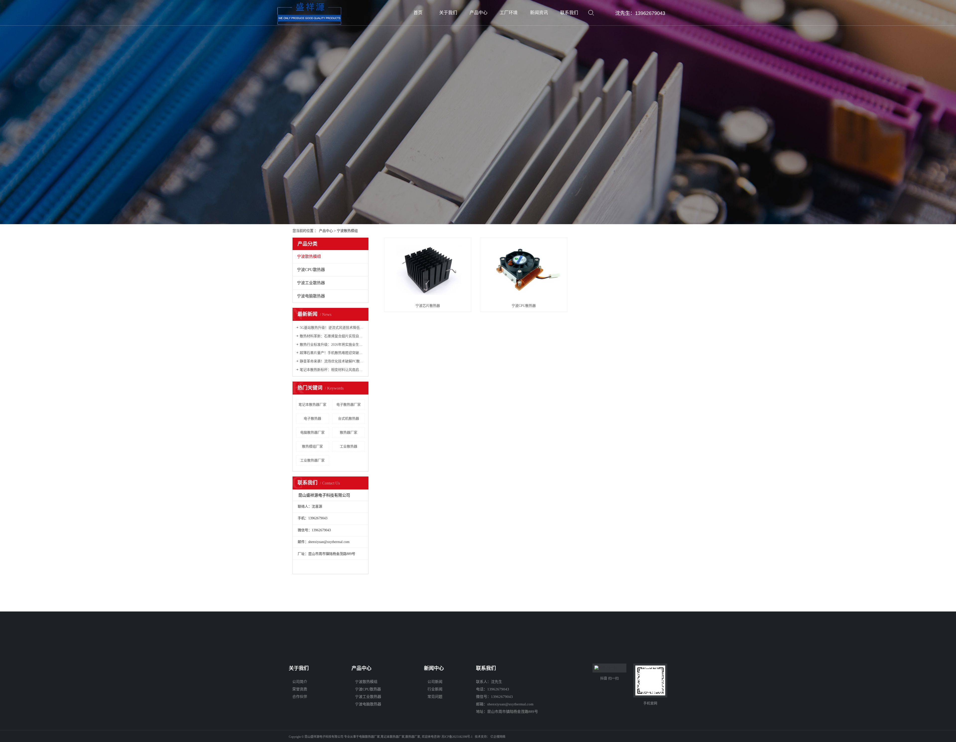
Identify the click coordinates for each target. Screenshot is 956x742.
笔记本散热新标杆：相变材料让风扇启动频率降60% (332, 370)
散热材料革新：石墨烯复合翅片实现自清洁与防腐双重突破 (332, 336)
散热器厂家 (348, 432)
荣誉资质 (299, 689)
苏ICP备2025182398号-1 (457, 737)
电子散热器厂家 (348, 404)
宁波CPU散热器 (311, 270)
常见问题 (434, 697)
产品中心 (478, 12)
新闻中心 (434, 668)
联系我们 (569, 12)
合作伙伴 (299, 697)
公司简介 (299, 682)
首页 (418, 12)
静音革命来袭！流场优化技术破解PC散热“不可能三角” (332, 361)
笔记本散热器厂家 (312, 404)
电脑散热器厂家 (312, 432)
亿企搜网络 (497, 737)
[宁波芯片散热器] (428, 270)
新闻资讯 (539, 12)
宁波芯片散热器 (428, 306)
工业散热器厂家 (312, 460)
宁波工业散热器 (311, 283)
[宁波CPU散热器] (524, 270)
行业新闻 (434, 689)
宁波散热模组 (347, 231)
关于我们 (448, 12)
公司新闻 (434, 682)
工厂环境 (509, 12)
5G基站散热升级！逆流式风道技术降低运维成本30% (332, 328)
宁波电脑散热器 (311, 296)
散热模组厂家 (312, 446)
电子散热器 (312, 418)
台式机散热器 (348, 418)
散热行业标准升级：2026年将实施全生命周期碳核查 (332, 344)
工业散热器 (348, 446)
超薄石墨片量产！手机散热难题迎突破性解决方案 (332, 353)
